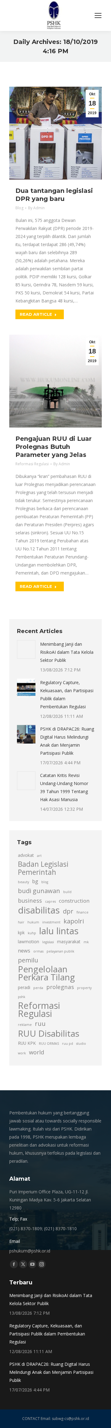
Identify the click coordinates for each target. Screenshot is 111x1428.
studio (81, 1043)
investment (51, 922)
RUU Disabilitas (48, 1033)
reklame (25, 1024)
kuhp (32, 933)
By (36, 208)
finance (82, 912)
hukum (33, 922)
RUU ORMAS (49, 1043)
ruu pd (67, 1043)
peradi (24, 987)
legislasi (48, 942)
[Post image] (26, 649)
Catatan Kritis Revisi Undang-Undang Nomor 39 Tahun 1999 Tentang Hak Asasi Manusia (64, 787)
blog (44, 882)
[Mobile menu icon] (98, 15)
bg (35, 881)
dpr (68, 911)
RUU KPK (27, 1043)
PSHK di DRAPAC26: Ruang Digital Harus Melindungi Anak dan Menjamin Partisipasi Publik (67, 741)
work (22, 1053)
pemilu (28, 960)
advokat (26, 855)
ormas (38, 951)
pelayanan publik (60, 951)
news (24, 950)
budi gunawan (39, 891)
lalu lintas (59, 931)
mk (86, 942)
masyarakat (68, 941)
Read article (36, 314)
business (30, 900)
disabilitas (39, 910)
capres (50, 901)
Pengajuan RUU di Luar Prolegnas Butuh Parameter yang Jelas (53, 446)
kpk (21, 932)
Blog (19, 208)
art (39, 855)
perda (38, 988)
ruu (40, 1023)
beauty (23, 882)
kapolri (74, 921)
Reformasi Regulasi (32, 464)
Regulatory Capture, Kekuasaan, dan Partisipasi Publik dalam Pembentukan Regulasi (66, 694)
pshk (21, 997)
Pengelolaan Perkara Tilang (46, 973)
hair (21, 922)
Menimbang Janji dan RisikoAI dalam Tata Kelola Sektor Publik (66, 652)
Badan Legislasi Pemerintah (43, 868)
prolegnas (60, 987)
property (84, 988)
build (67, 892)
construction (74, 900)
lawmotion (28, 941)
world (36, 1052)
